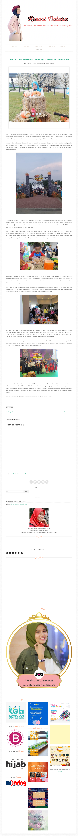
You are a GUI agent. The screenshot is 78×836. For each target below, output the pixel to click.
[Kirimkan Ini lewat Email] (6, 407)
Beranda (14, 46)
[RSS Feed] (47, 482)
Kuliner (62, 46)
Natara (29, 63)
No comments (49, 63)
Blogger (60, 771)
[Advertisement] (60, 734)
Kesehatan (51, 46)
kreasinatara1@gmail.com (19, 504)
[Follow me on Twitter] (35, 482)
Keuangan (26, 46)
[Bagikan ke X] (10, 407)
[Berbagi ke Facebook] (12, 407)
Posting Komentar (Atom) (20, 474)
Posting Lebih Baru (11, 412)
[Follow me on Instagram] (43, 482)
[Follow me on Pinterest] (39, 482)
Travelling (39, 49)
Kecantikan (38, 46)
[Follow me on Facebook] (31, 482)
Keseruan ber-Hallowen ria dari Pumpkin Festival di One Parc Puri (39, 59)
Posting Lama (68, 412)
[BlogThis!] (8, 407)
